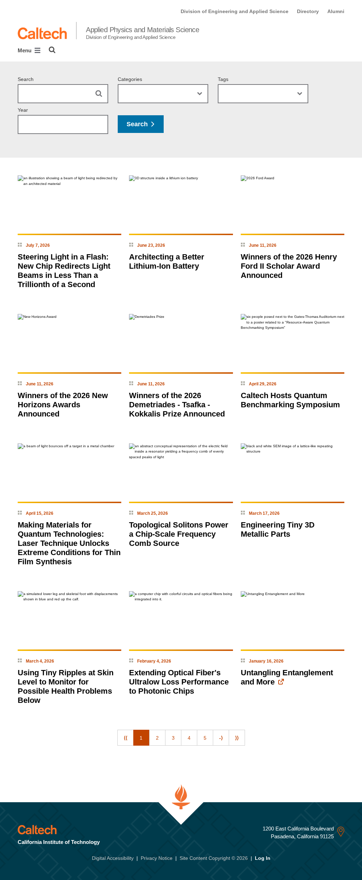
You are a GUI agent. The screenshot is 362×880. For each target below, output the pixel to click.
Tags (223, 79)
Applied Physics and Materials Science (142, 33)
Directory (308, 11)
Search (26, 79)
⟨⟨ (125, 738)
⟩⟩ (237, 738)
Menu (25, 50)
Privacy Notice (157, 858)
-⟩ (221, 738)
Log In (262, 858)
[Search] (52, 49)
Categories (130, 79)
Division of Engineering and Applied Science (234, 11)
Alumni (335, 11)
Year (23, 110)
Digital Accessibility (113, 858)
